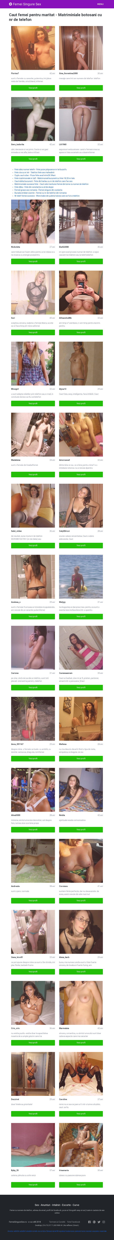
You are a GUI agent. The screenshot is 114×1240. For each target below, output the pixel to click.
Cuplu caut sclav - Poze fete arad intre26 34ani (35, 175)
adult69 (23, 1231)
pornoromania (80, 1231)
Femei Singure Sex (27, 4)
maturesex (70, 1231)
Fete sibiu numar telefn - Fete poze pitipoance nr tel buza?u (41, 169)
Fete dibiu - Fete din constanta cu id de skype (34, 187)
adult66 (16, 1231)
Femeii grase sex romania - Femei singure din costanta (38, 190)
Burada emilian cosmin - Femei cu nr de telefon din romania (41, 193)
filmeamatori (51, 1231)
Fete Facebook (73, 1222)
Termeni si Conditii (57, 1222)
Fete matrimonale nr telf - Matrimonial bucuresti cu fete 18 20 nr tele (45, 178)
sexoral (89, 1231)
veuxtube (103, 1231)
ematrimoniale (31, 1231)
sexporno (95, 1231)
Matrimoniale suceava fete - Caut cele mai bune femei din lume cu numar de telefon (51, 184)
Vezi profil (33, 88)
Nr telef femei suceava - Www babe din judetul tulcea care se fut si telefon (47, 196)
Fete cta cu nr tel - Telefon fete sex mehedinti (34, 172)
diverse (10, 1231)
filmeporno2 (61, 1231)
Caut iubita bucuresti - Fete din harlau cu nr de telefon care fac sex (43, 181)
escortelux (42, 1231)
